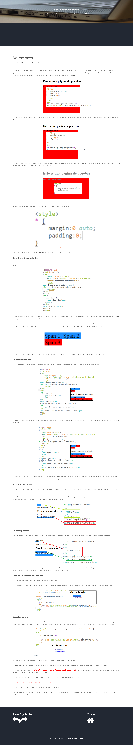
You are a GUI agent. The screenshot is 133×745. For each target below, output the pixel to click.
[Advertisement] (66, 35)
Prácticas (76, 13)
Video (86, 13)
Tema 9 (65, 13)
